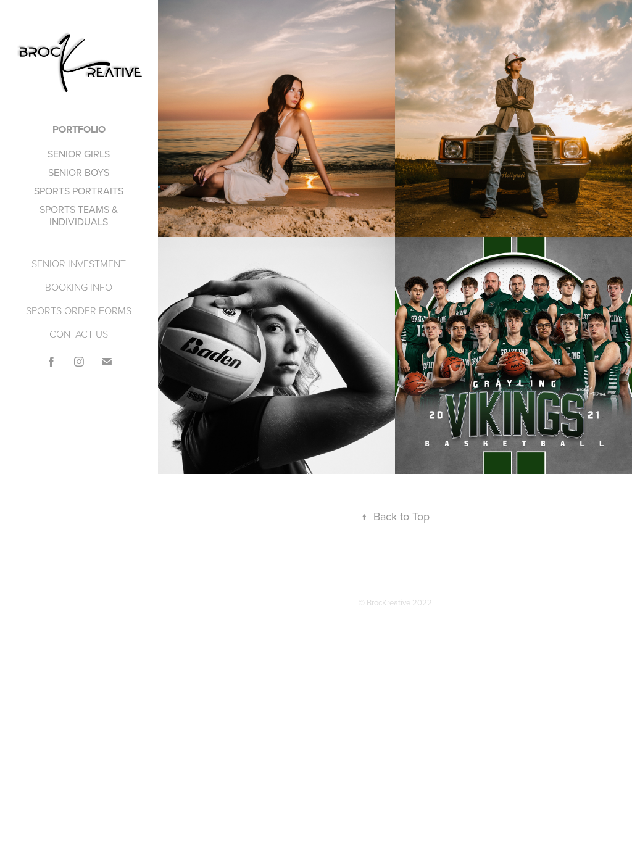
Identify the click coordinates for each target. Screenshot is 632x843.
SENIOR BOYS (78, 172)
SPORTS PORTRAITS (78, 190)
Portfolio (79, 129)
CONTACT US (78, 334)
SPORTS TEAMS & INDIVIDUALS (79, 215)
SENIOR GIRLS (79, 153)
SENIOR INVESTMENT (78, 263)
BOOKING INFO (78, 287)
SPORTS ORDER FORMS (78, 310)
